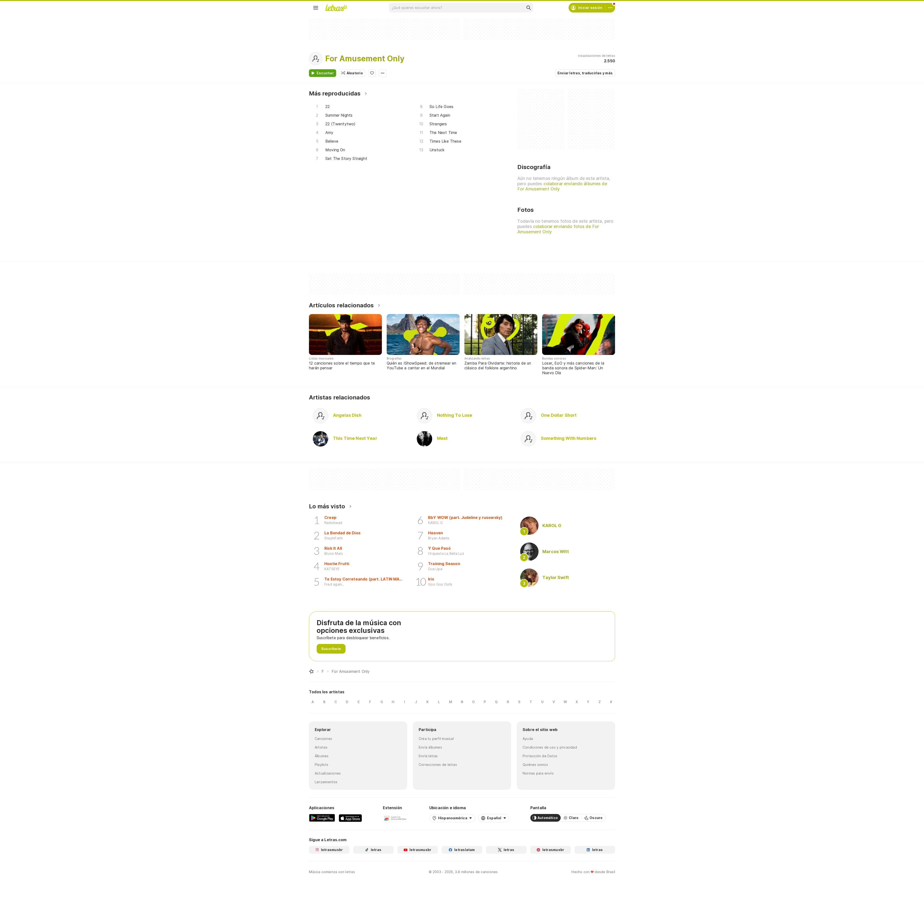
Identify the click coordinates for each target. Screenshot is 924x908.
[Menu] (315, 8)
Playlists (321, 765)
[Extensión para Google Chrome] (395, 818)
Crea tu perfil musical (436, 739)
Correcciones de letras (438, 765)
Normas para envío (538, 773)
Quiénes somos (535, 765)
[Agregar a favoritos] (372, 73)
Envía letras (428, 756)
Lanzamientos (326, 782)
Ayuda (528, 739)
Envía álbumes (430, 747)
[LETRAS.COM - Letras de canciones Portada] (336, 8)
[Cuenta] (610, 8)
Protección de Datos (540, 756)
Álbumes (322, 756)
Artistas (321, 747)
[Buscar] (528, 8)
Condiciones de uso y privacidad (550, 747)
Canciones (323, 739)
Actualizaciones (328, 773)
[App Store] (350, 818)
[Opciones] (382, 73)
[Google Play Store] (322, 818)
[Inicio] (311, 671)
